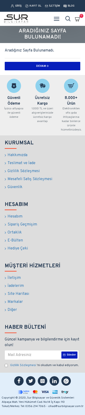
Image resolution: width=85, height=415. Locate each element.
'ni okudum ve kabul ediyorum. (44, 365)
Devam (41, 66)
